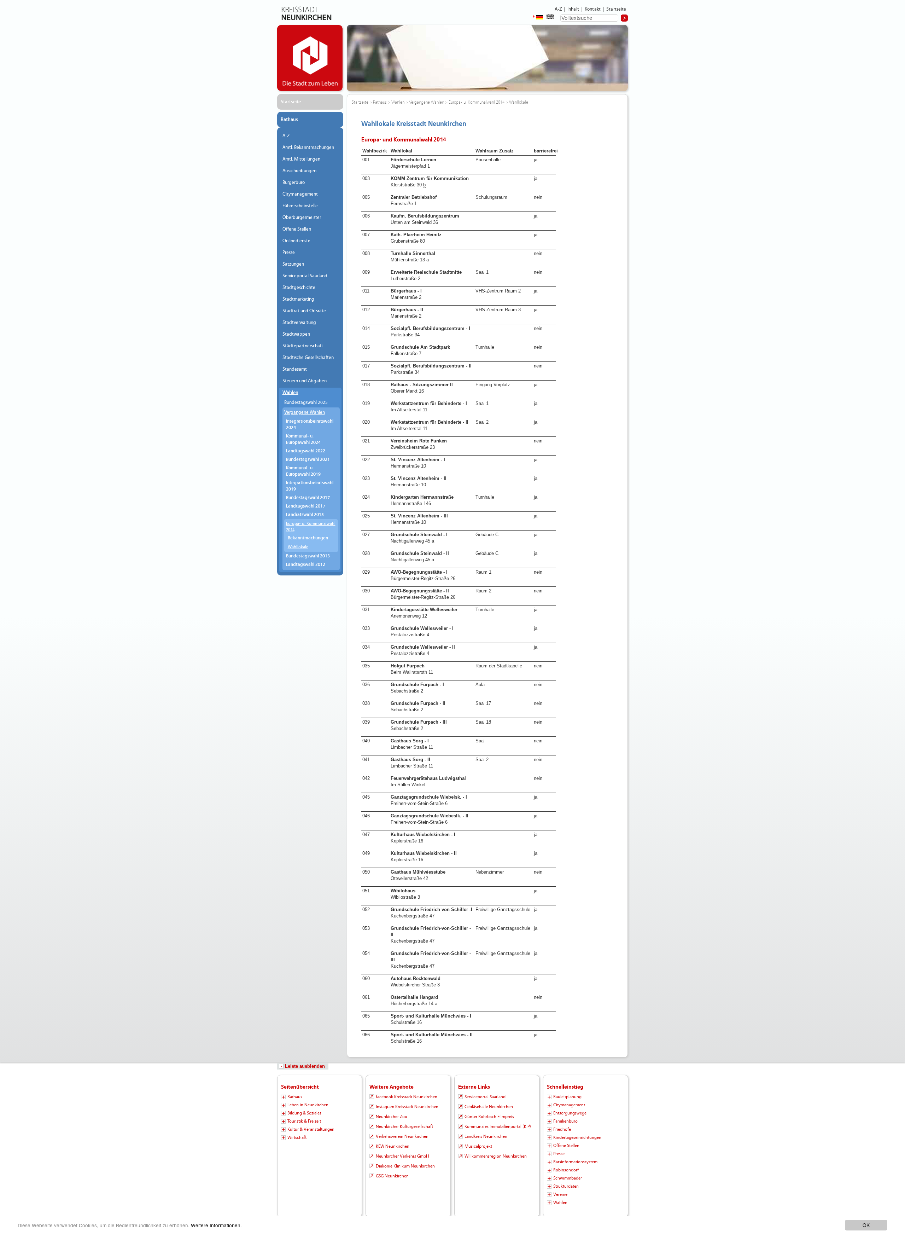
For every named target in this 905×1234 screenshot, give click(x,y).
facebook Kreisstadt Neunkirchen (406, 1096)
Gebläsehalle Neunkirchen (489, 1106)
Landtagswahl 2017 (305, 506)
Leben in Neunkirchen (307, 1104)
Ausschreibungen (299, 171)
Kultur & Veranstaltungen (310, 1129)
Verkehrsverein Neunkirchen (402, 1136)
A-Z (558, 9)
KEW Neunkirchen (392, 1146)
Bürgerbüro (293, 182)
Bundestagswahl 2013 (308, 556)
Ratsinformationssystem (575, 1161)
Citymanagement (300, 194)
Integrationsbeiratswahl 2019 (309, 486)
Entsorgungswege (569, 1113)
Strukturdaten (566, 1186)
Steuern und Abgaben (304, 381)
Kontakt (593, 9)
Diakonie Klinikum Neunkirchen (405, 1166)
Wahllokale (298, 546)
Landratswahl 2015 (305, 514)
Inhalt (573, 9)
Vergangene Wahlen (304, 412)
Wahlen (290, 392)
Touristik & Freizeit (304, 1121)
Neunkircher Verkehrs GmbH (402, 1156)
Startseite (616, 9)
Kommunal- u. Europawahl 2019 (303, 471)
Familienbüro (565, 1121)
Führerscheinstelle (300, 206)
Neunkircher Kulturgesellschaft (404, 1126)
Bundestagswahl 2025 (306, 402)
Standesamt (294, 369)
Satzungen (293, 264)
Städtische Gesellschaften (308, 357)
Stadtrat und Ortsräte (304, 311)
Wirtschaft (296, 1137)
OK (866, 1224)
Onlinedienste (296, 241)
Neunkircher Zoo (391, 1116)
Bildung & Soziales (304, 1113)
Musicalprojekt (478, 1146)
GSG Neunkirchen (392, 1176)
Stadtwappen (296, 334)
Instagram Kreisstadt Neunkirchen (407, 1106)
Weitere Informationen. (216, 1225)
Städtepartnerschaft (302, 346)
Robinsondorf (566, 1170)
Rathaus (289, 119)
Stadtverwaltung (299, 322)
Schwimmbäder (567, 1178)
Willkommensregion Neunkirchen (496, 1156)
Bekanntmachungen (308, 538)
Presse (288, 252)
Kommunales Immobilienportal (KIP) (498, 1126)
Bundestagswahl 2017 (308, 497)
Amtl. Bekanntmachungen (308, 147)
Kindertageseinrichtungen (577, 1137)
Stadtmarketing (298, 299)
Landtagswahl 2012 (305, 564)
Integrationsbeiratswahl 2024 (309, 424)
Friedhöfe (562, 1129)
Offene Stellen (296, 229)
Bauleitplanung (567, 1096)
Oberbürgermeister (301, 217)
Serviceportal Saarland (304, 276)
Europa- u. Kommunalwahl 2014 (310, 526)
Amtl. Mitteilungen (301, 159)
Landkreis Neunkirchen (486, 1136)
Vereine (560, 1194)
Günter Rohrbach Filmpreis (489, 1116)
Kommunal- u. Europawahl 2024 (303, 439)
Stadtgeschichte (298, 287)
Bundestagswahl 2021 (308, 459)
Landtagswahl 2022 (305, 451)
